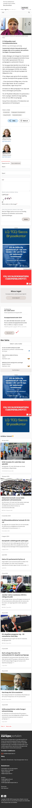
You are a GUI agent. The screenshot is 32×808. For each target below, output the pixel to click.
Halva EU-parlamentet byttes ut (13, 559)
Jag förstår (25, 7)
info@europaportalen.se (9, 753)
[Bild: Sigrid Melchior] (16, 681)
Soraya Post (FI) (6, 115)
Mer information (7, 5)
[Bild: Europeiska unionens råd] (16, 584)
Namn (3, 166)
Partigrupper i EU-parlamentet (18, 112)
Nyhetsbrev (4, 759)
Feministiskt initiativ (17, 115)
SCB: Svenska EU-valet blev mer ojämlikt (13, 463)
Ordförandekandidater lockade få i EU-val (16, 521)
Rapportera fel (6, 163)
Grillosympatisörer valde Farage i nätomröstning (14, 710)
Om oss (26, 759)
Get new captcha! (2, 202)
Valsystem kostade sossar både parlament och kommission (13, 499)
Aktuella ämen (10, 759)
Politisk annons (27, 269)
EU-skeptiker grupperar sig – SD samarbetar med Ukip (13, 635)
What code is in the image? (9, 204)
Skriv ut (25, 121)
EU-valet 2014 (6, 112)
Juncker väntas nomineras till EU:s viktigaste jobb (14, 596)
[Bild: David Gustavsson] (16, 451)
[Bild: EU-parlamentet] (16, 487)
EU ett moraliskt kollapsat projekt (11, 347)
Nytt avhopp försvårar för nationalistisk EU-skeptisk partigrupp (15, 654)
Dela (14, 121)
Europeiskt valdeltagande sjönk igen (15, 541)
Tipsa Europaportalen (19, 759)
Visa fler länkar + (16, 370)
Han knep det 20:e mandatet (12, 692)
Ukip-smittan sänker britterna (10, 355)
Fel (3, 180)
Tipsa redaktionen (15, 163)
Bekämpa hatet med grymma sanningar (12, 362)
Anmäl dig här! (16, 298)
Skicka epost (7, 141)
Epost (3, 173)
